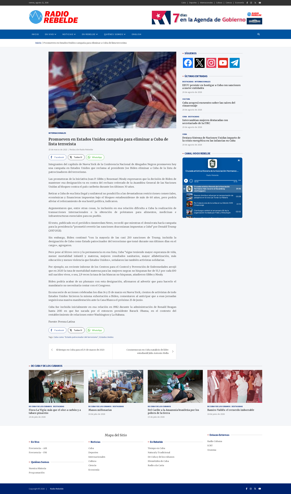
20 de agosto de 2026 (192, 92)
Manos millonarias (100, 410)
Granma (211, 450)
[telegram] (235, 62)
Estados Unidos (106, 337)
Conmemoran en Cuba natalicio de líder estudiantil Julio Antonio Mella (147, 351)
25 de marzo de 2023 (57, 149)
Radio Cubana (214, 441)
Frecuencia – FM (38, 452)
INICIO (35, 34)
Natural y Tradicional (159, 452)
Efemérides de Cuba (158, 461)
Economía (239, 2)
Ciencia (229, 2)
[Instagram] (251, 2)
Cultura (219, 2)
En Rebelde (88, 34)
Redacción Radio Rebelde (81, 149)
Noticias (68, 34)
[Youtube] (260, 2)
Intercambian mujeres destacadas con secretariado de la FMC (205, 122)
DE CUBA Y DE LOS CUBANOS (46, 366)
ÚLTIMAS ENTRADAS (196, 76)
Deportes (193, 2)
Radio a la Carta (156, 465)
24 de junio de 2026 (216, 414)
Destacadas (187, 81)
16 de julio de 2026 (96, 414)
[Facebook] (247, 2)
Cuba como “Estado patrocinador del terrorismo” (76, 337)
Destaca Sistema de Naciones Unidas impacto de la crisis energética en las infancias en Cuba (211, 139)
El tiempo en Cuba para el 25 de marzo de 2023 (80, 349)
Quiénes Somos (113, 34)
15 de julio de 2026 (156, 417)
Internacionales (206, 2)
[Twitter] (255, 2)
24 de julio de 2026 (37, 417)
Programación (37, 472)
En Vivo (49, 34)
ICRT (210, 445)
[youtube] (223, 62)
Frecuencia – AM (38, 448)
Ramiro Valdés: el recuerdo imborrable (230, 410)
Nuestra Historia (37, 468)
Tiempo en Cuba (156, 448)
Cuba (183, 2)
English (136, 34)
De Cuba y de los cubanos (40, 406)
